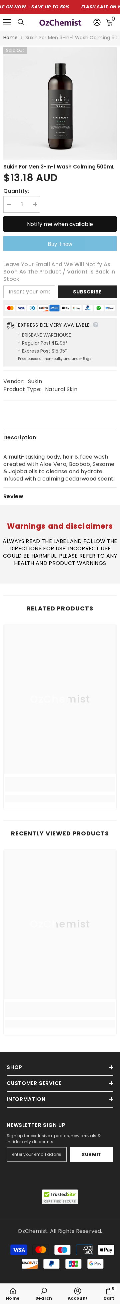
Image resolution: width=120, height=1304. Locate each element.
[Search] (21, 22)
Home (10, 37)
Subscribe (87, 291)
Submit (92, 1154)
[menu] (7, 22)
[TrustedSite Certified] (60, 1196)
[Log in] (97, 22)
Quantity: (16, 191)
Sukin (35, 381)
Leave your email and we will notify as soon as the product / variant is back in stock (59, 272)
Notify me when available (60, 224)
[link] (60, 784)
